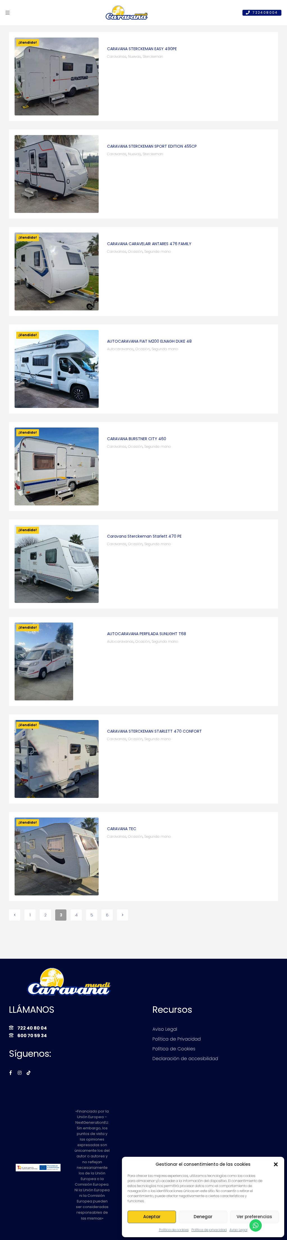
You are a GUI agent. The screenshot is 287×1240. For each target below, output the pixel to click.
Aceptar (152, 1217)
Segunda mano (157, 251)
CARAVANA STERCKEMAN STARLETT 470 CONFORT (154, 731)
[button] (276, 1164)
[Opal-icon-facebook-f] (10, 1072)
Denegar (203, 1217)
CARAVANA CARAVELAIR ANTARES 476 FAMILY (149, 244)
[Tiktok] (28, 1072)
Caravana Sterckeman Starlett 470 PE (144, 536)
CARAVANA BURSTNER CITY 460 (136, 439)
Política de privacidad (209, 1229)
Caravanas (116, 56)
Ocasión (135, 251)
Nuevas (134, 56)
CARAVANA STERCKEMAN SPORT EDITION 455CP (152, 146)
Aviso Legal (238, 1229)
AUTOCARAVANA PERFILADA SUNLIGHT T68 (146, 634)
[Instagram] (19, 1072)
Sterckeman (153, 56)
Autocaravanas (120, 349)
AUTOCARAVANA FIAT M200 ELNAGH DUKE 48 (149, 341)
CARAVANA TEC (121, 829)
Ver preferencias (254, 1217)
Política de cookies (174, 1229)
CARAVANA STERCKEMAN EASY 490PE (142, 49)
